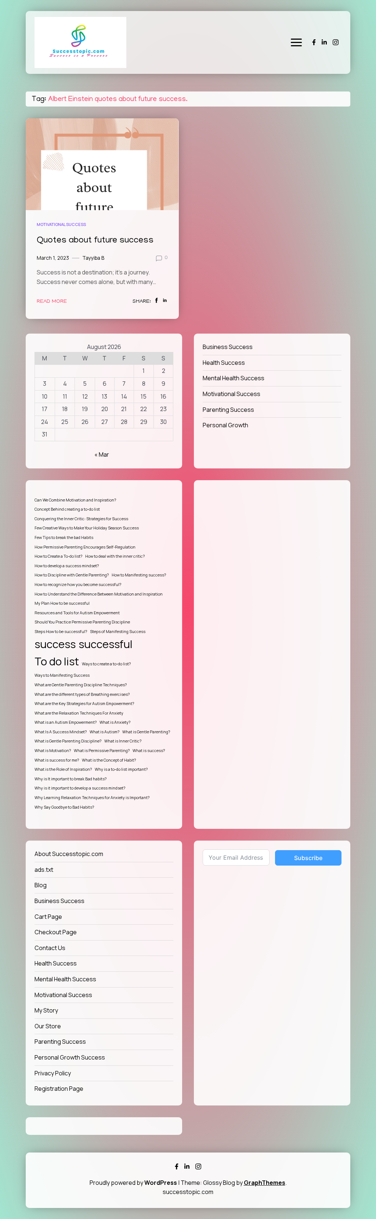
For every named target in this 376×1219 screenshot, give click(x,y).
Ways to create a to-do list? (106, 663)
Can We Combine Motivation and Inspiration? (75, 500)
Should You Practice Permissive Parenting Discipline (82, 622)
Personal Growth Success (70, 1057)
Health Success (224, 363)
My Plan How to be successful (62, 603)
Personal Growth (225, 425)
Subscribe (308, 858)
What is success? (149, 750)
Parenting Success (228, 410)
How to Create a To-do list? (58, 556)
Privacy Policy (53, 1073)
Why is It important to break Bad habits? (70, 778)
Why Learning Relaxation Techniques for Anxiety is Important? (92, 797)
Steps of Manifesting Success (117, 631)
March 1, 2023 (53, 258)
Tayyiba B (93, 258)
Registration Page (59, 1089)
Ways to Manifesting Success (62, 675)
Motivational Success (61, 224)
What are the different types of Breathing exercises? (82, 694)
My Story (46, 1010)
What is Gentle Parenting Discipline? (68, 741)
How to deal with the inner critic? (115, 556)
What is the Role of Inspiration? (63, 769)
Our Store (48, 1026)
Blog (41, 885)
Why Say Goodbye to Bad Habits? (64, 807)
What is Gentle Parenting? (146, 731)
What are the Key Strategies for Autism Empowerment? (84, 703)
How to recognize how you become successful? (78, 584)
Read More (52, 302)
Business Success (228, 347)
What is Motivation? (53, 750)
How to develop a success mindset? (67, 565)
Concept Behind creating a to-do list (67, 509)
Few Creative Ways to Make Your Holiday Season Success (87, 528)
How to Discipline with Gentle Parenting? (72, 575)
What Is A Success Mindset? (61, 731)
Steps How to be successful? (61, 631)
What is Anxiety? (115, 722)
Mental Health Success (233, 378)
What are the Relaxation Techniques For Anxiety (79, 713)
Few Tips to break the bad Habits (64, 537)
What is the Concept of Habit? (109, 760)
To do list (57, 661)
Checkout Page (56, 932)
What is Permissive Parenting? (102, 750)
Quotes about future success (95, 241)
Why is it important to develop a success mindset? (80, 788)
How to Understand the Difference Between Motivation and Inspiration (99, 594)
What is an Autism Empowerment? (66, 722)
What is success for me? (57, 760)
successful (106, 644)
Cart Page (48, 917)
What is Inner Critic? (122, 741)
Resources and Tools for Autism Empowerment (77, 612)
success (55, 644)
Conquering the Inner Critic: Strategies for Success (81, 518)
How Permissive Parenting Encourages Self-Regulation (85, 547)
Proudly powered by (133, 1183)
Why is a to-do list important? (121, 769)
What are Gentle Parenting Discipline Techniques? (81, 684)
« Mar (101, 454)
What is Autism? (104, 731)
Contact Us (50, 948)
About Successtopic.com (69, 854)
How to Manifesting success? (139, 575)
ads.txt (44, 870)
